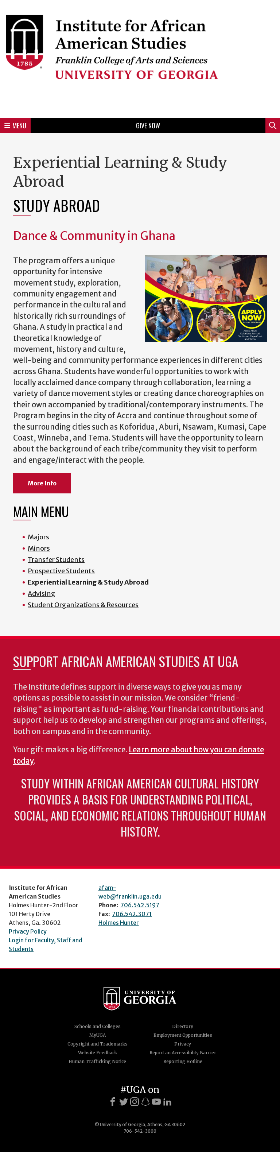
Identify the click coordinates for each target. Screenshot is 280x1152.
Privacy (182, 1044)
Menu (19, 125)
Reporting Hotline (182, 1061)
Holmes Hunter (118, 922)
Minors (39, 548)
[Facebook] (112, 1101)
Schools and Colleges (97, 1026)
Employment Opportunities (182, 1035)
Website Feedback (97, 1052)
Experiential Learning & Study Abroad (88, 582)
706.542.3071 (132, 914)
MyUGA (97, 1035)
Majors (38, 537)
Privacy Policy (28, 931)
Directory (182, 1026)
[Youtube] (156, 1101)
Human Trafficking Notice (97, 1061)
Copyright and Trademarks (97, 1044)
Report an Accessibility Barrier (182, 1052)
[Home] (140, 58)
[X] (123, 1101)
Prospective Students (61, 571)
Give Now (148, 125)
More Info (42, 483)
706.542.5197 (139, 905)
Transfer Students (56, 559)
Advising (41, 593)
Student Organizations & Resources (83, 605)
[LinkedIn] (167, 1101)
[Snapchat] (145, 1101)
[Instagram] (134, 1101)
